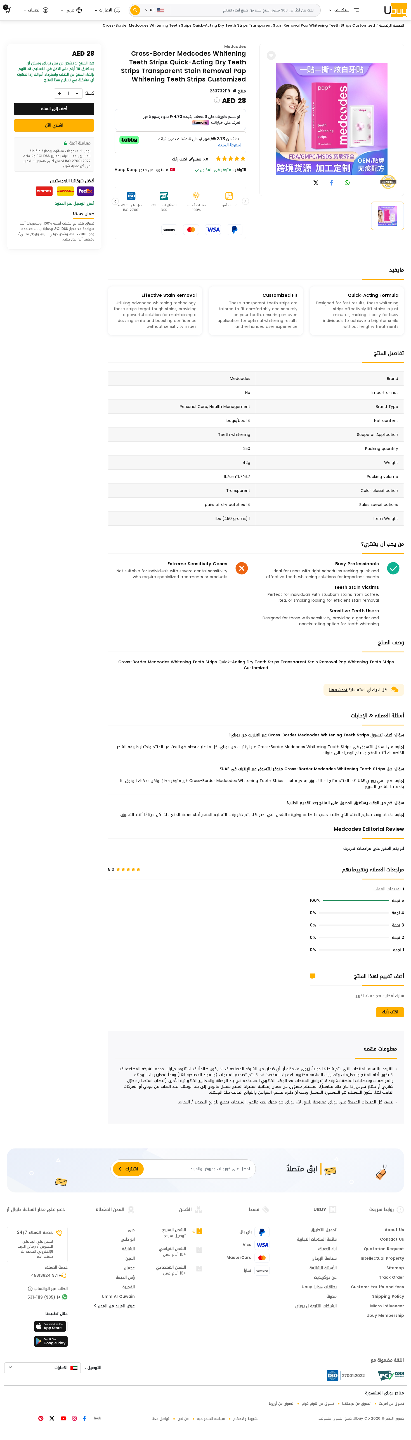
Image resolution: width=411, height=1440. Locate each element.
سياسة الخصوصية (211, 1418)
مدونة (332, 1297)
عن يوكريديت (325, 1278)
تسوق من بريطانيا (356, 1403)
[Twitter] (51, 1419)
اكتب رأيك (390, 1012)
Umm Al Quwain (118, 1297)
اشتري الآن (54, 125)
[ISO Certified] (349, 1375)
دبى (131, 1230)
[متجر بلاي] (51, 1343)
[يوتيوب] (62, 1419)
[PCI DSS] (391, 1376)
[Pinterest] (41, 1419)
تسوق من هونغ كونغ (318, 1403)
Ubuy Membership (385, 1316)
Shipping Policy (388, 1297)
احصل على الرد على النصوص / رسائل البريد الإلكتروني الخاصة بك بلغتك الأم (35, 1249)
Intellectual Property (382, 1258)
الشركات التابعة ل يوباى (316, 1306)
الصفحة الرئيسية (391, 25)
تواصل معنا (160, 1418)
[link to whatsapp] (347, 183)
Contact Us (392, 1239)
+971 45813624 (46, 1276)
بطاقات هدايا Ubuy (319, 1287)
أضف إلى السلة (54, 109)
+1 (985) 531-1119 (44, 1297)
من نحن (183, 1418)
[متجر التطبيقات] (51, 1328)
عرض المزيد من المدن (115, 1306)
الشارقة (128, 1249)
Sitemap (395, 1268)
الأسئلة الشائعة (323, 1268)
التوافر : (239, 170)
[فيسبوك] (83, 1419)
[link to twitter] (316, 183)
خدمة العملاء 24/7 (35, 1232)
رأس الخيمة (125, 1278)
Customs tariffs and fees (377, 1287)
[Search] (135, 10)
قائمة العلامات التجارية (317, 1239)
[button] (107, 10)
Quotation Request (384, 1249)
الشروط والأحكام (246, 1418)
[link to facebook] (332, 183)
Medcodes (235, 47)
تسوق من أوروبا (281, 1403)
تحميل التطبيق (324, 1230)
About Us (394, 1230)
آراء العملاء (327, 1249)
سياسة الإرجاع (324, 1258)
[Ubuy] (395, 10)
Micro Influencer (387, 1306)
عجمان (129, 1268)
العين (130, 1258)
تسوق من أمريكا (391, 1403)
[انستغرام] (73, 1419)
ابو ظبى (128, 1239)
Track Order (391, 1278)
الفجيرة (128, 1287)
